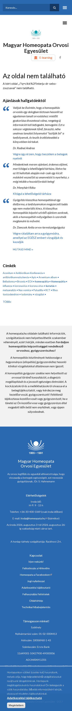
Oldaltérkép (36, 600)
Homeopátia (58, 281)
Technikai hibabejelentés (36, 607)
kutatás (50, 285)
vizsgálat (39, 294)
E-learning (45, 57)
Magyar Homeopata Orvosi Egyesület (36, 48)
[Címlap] (36, 34)
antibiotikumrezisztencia (16, 277)
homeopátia (42, 281)
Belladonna (9, 281)
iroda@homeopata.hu (34, 518)
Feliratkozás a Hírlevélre (36, 568)
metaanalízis (9, 290)
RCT (47, 290)
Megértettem (16, 705)
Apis (33, 277)
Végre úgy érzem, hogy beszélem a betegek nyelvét (40, 156)
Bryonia (21, 281)
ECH (30, 281)
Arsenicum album (48, 277)
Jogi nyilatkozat (36, 581)
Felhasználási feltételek (36, 594)
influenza (7, 285)
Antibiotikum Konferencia (29, 273)
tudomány (26, 294)
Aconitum (8, 273)
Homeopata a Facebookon (36, 574)
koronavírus (21, 285)
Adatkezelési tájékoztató (36, 587)
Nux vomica (24, 290)
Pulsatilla (38, 290)
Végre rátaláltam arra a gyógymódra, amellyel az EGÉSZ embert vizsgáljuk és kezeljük (38, 238)
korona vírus (36, 285)
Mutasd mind (22, 249)
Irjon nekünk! (36, 561)
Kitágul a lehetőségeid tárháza (32, 193)
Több (6, 301)
